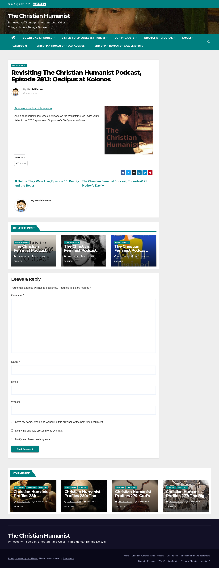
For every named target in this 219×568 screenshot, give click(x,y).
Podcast (43, 487)
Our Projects (125, 37)
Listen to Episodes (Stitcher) (84, 37)
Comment (17, 295)
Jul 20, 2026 (125, 502)
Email (15, 381)
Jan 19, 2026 (176, 502)
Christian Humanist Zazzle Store (118, 45)
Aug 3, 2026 (23, 502)
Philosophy (70, 487)
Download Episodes (37, 37)
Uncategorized (19, 65)
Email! (187, 37)
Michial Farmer (35, 89)
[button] (208, 41)
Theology (131, 487)
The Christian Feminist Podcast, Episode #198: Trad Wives (132, 252)
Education (19, 487)
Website (16, 402)
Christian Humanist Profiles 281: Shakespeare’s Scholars (32, 497)
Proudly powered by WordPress (23, 558)
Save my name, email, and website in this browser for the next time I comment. (59, 422)
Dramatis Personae (158, 37)
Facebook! (20, 45)
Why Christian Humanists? (197, 561)
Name (15, 361)
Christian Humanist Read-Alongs (61, 45)
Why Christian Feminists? (170, 561)
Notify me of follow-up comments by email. (39, 430)
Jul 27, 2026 (74, 502)
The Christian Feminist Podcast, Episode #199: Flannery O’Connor (81, 252)
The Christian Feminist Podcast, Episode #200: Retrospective (30, 252)
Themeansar (68, 558)
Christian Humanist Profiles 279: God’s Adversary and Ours (133, 495)
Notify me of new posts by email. (33, 439)
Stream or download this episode (33, 108)
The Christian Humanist (39, 16)
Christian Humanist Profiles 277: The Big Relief (185, 495)
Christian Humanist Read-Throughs (148, 556)
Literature (32, 487)
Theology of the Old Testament (195, 556)
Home (126, 556)
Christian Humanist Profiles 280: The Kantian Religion (82, 495)
